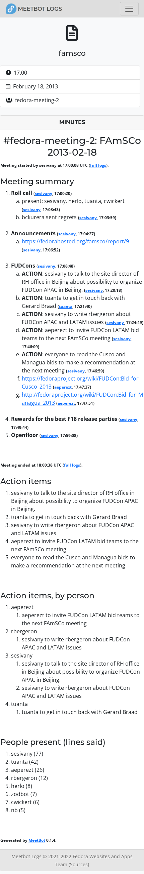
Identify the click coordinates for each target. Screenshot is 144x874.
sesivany (43, 193)
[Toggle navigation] (129, 8)
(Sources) (79, 864)
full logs (98, 165)
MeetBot (36, 840)
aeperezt (63, 387)
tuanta (65, 306)
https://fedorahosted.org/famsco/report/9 (75, 241)
